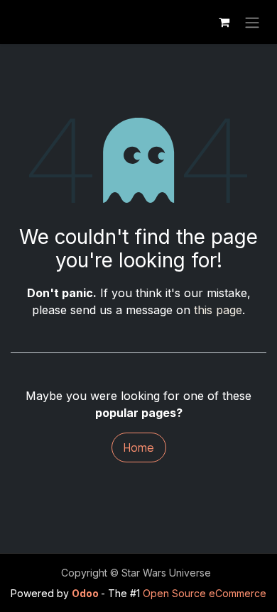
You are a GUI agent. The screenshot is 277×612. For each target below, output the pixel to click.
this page (218, 310)
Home (139, 447)
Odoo (86, 593)
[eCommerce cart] (224, 22)
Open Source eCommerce (204, 593)
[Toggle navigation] (252, 22)
